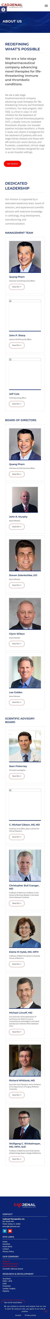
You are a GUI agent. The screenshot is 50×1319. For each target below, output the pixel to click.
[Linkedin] (5, 1231)
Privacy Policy (8, 1251)
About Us (6, 1261)
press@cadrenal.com (11, 1226)
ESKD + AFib (7, 1281)
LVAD (5, 1284)
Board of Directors (10, 1266)
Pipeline (6, 1291)
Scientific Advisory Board (13, 1269)
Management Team (10, 1264)
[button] (3, 9)
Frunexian (7, 1286)
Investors (6, 1244)
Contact (6, 1249)
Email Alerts (7, 1247)
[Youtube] (10, 1231)
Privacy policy (30, 1315)
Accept (18, 1315)
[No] (45, 1311)
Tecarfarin (7, 1279)
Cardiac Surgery (9, 1289)
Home (5, 1242)
